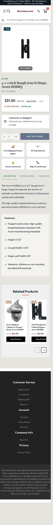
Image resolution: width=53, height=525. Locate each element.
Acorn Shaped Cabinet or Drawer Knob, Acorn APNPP (15, 327)
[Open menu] (4, 11)
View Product (15, 339)
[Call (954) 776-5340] (39, 11)
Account (24, 417)
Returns (24, 404)
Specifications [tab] (27, 176)
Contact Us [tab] (44, 176)
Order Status (24, 422)
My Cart (24, 427)
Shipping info (24, 399)
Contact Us (24, 394)
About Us (24, 439)
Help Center (24, 389)
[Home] (2, 20)
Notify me (26, 106)
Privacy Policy (24, 452)
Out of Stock (35, 136)
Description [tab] (10, 176)
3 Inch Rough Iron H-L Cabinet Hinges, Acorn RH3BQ (41, 327)
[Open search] (8, 11)
